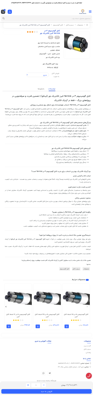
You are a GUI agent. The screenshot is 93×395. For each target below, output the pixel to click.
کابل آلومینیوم (58, 25)
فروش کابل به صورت (55, 75)
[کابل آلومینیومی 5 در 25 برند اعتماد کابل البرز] (76, 297)
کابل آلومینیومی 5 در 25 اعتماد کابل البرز (76, 315)
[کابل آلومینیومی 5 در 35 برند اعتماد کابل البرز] (47, 297)
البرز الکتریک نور (48, 63)
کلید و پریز (87, 346)
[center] (3, 18)
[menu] (90, 11)
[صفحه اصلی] (87, 25)
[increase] (28, 385)
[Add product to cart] (66, 326)
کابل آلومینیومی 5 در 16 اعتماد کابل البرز (18, 315)
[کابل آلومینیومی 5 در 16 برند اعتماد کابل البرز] (18, 297)
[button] (87, 306)
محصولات (80, 25)
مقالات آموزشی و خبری (43, 341)
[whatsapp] (43, 373)
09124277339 (79, 363)
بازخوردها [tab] (41, 88)
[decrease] (44, 385)
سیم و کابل (70, 25)
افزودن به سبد (46, 391)
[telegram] (49, 373)
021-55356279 (63, 363)
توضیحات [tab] (51, 88)
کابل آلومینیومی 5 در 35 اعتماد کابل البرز (47, 315)
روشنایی (88, 352)
